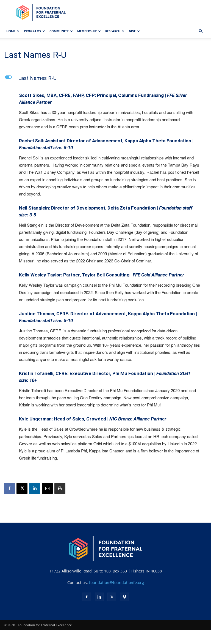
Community (59, 31)
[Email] (47, 488)
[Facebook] (9, 488)
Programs (32, 31)
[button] (200, 31)
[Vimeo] (124, 597)
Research (112, 31)
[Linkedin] (34, 488)
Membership (87, 31)
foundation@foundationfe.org (116, 582)
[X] (21, 488)
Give (132, 31)
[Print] (59, 488)
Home (10, 31)
